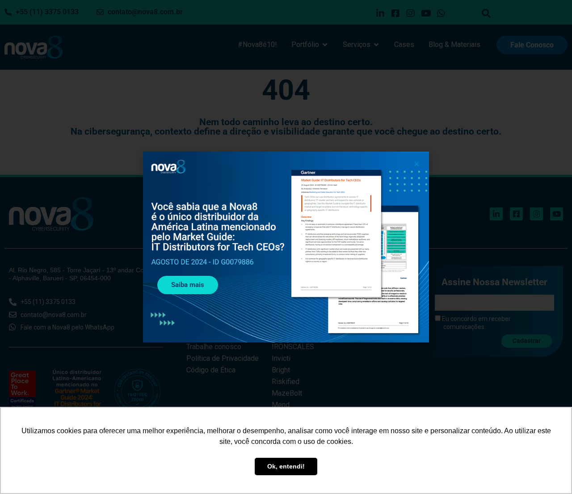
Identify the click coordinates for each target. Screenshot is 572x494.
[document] (286, 247)
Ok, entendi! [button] (286, 466)
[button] (416, 163)
